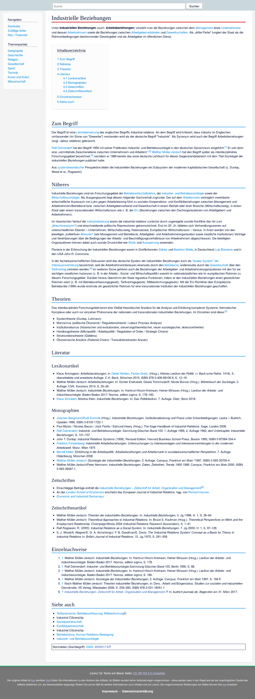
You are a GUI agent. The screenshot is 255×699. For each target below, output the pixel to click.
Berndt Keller (65, 452)
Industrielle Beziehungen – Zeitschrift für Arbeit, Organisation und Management (150, 488)
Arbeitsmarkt (191, 197)
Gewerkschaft (219, 265)
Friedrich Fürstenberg (70, 443)
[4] (91, 268)
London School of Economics (85, 492)
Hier (48, 680)
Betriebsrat (171, 265)
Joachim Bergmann (69, 418)
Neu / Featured (17, 35)
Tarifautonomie (66, 613)
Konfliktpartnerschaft (70, 626)
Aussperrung (150, 242)
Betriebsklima (65, 634)
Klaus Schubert (66, 399)
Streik (132, 242)
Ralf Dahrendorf (62, 148)
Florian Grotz (139, 373)
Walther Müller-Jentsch (166, 152)
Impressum (110, 691)
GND (89, 647)
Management (204, 28)
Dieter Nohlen (120, 373)
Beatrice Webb (183, 249)
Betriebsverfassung (89, 613)
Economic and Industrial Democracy (80, 496)
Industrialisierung (98, 221)
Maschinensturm (64, 225)
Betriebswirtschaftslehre (139, 193)
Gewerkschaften (177, 32)
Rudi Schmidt (91, 418)
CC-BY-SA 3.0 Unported (149, 673)
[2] (150, 151)
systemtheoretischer (71, 167)
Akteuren (86, 234)
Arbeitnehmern (77, 32)
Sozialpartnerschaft (69, 621)
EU (136, 210)
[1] (226, 146)
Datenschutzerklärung (137, 691)
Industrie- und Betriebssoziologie (183, 193)
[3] (92, 155)
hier (33, 680)
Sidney (163, 249)
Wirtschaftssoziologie (65, 197)
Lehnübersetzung (87, 132)
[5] (226, 311)
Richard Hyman (198, 492)
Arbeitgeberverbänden (145, 32)
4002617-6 (101, 647)
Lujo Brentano (224, 249)
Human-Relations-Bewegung (94, 634)
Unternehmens (231, 28)
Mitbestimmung (114, 613)
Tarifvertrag (59, 269)
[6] (202, 486)
